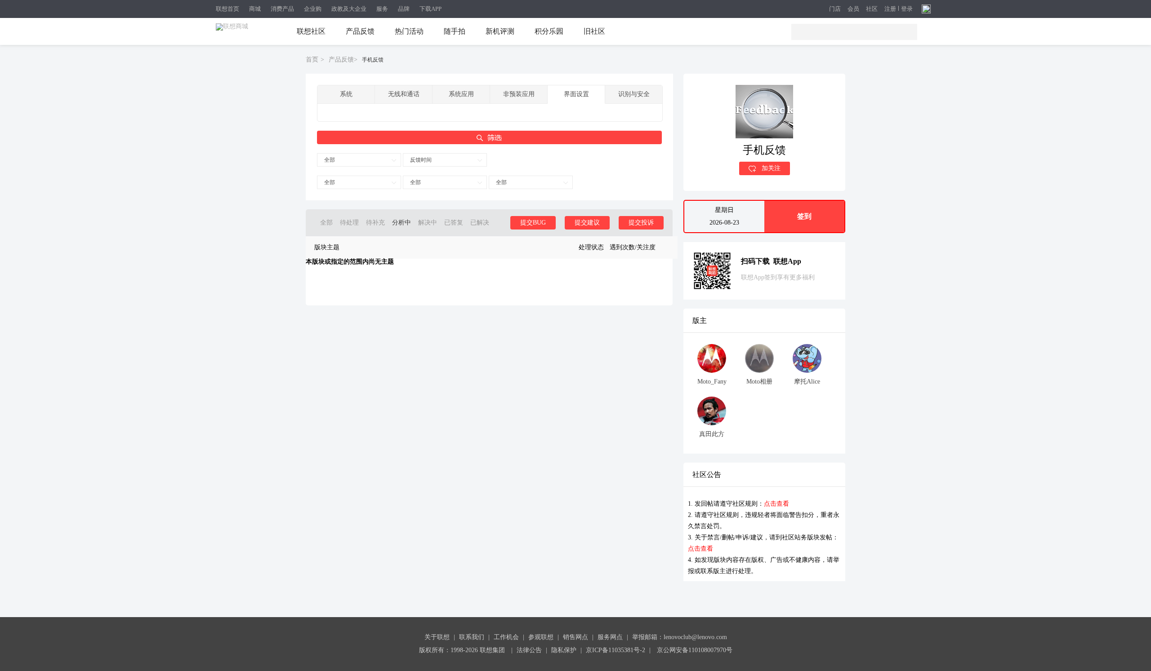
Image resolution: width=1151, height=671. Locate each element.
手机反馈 (373, 60)
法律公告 (529, 650)
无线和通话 (403, 94)
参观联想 (540, 637)
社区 (872, 9)
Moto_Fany (712, 381)
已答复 (453, 222)
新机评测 (500, 31)
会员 (853, 9)
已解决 (479, 222)
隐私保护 (563, 650)
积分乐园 (549, 31)
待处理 (349, 222)
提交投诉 (641, 222)
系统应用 (461, 94)
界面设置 (576, 94)
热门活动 (409, 31)
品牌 (404, 8)
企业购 (312, 8)
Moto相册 (759, 381)
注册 (890, 9)
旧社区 (594, 31)
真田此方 (711, 434)
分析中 (401, 222)
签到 (804, 216)
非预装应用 (519, 94)
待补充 (375, 222)
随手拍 (454, 31)
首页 (312, 59)
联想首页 (227, 8)
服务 (382, 8)
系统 (346, 94)
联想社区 (311, 31)
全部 (329, 160)
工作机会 (506, 637)
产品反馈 (360, 31)
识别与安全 (634, 94)
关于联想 (437, 637)
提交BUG (533, 222)
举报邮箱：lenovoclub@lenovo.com (679, 637)
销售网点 (575, 637)
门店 (835, 9)
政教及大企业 (348, 8)
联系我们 (471, 637)
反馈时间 (421, 160)
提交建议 (587, 222)
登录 (907, 9)
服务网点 (610, 637)
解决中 (427, 222)
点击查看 (776, 503)
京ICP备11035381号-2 (615, 650)
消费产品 (282, 8)
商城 (255, 8)
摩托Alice (807, 381)
